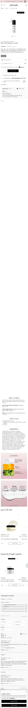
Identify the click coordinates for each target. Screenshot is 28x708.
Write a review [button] (13, 46)
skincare (6, 8)
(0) (6, 667)
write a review (24, 616)
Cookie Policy (12, 698)
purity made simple (5, 536)
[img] (5, 667)
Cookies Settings (14, 705)
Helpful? (2, 650)
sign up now (24, 81)
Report (11, 667)
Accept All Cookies (14, 701)
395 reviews (9, 599)
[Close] (26, 691)
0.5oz (3, 56)
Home (2, 8)
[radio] (14, 60)
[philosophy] (14, 5)
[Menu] (1, 5)
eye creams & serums (13, 8)
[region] (14, 699)
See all (2, 100)
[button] (2, 71)
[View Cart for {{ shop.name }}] (26, 5)
